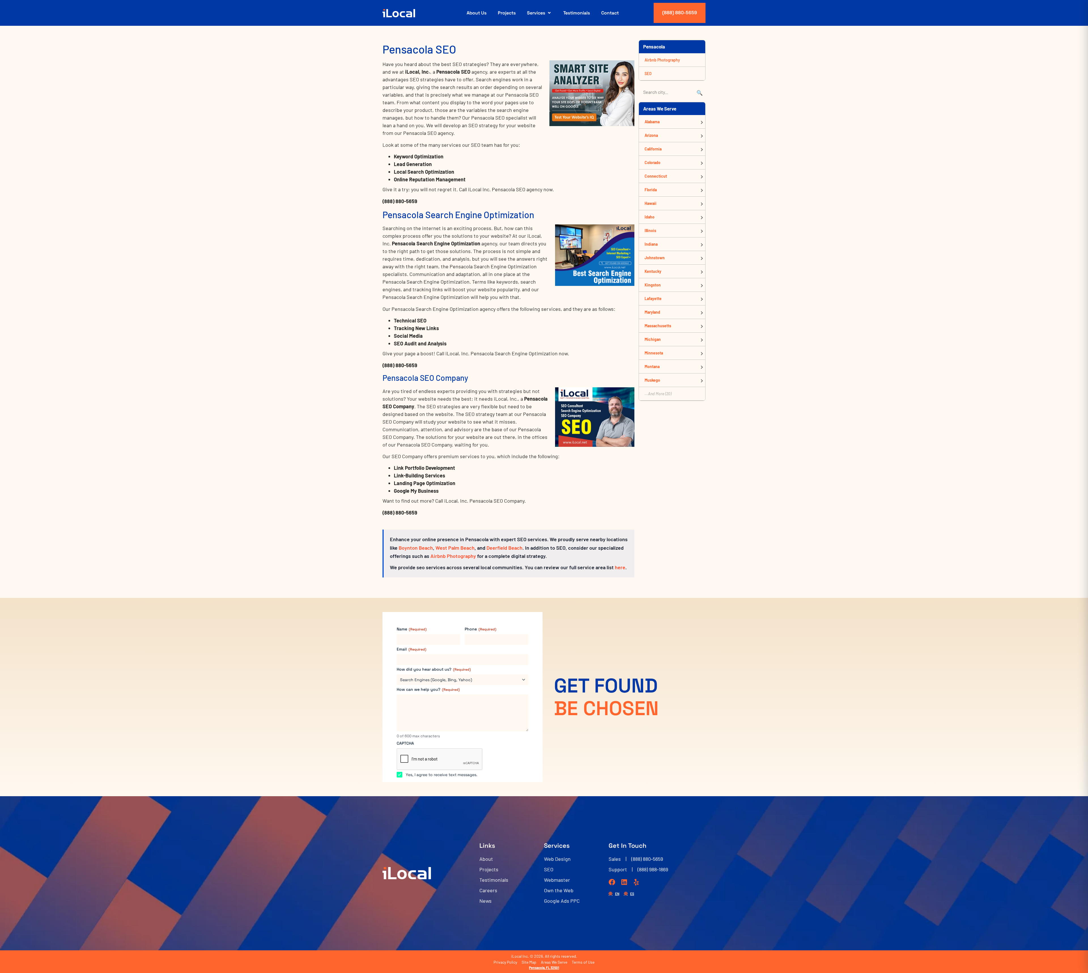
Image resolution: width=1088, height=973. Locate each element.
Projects (507, 13)
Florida (651, 189)
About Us (476, 13)
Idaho (649, 216)
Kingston (653, 284)
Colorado (652, 162)
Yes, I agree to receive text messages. (441, 774)
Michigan (653, 339)
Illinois (650, 230)
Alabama (652, 121)
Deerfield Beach (504, 548)
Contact (610, 13)
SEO (648, 73)
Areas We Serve (554, 962)
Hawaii (650, 203)
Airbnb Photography (453, 556)
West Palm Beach (455, 548)
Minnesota (654, 352)
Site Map (529, 962)
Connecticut (656, 176)
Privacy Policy (505, 962)
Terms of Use (583, 962)
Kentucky (653, 271)
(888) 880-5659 (679, 13)
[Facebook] (612, 882)
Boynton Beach (416, 548)
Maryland (652, 312)
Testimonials (576, 13)
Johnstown (655, 257)
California (653, 148)
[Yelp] (636, 882)
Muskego (652, 380)
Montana (652, 366)
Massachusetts (658, 325)
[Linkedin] (624, 882)
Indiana (651, 244)
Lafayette (653, 298)
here (620, 567)
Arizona (651, 135)
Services (536, 13)
